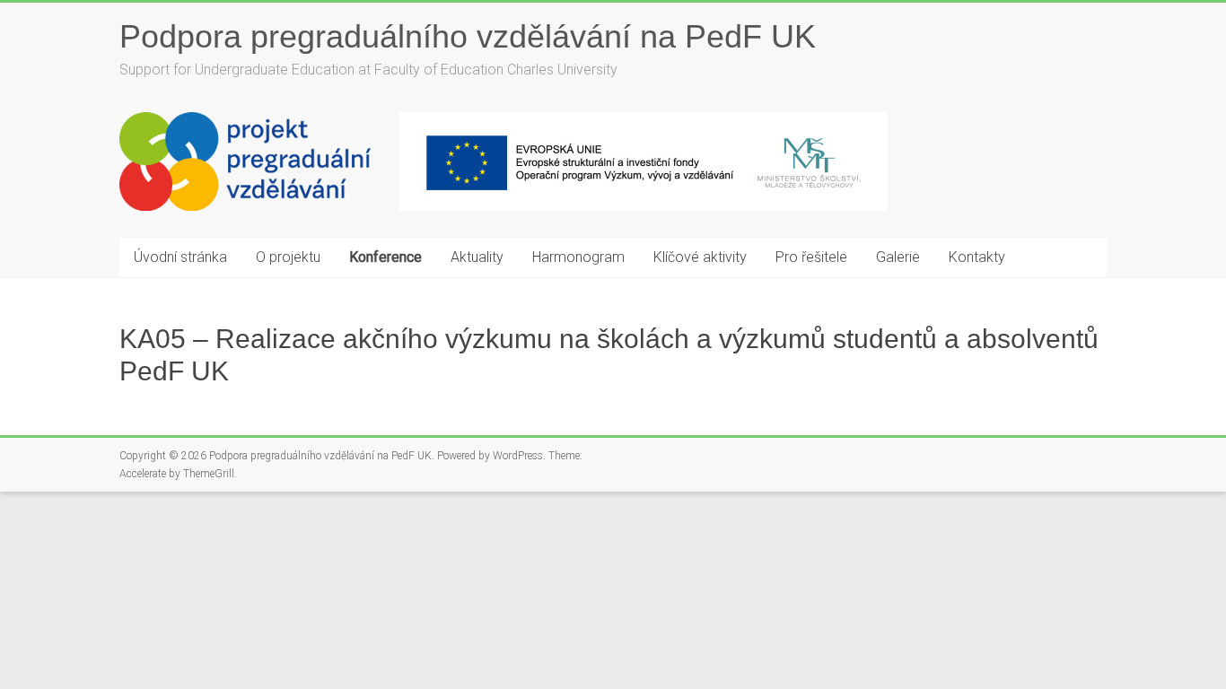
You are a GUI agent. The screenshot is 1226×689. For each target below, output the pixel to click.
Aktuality (477, 257)
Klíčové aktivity (700, 257)
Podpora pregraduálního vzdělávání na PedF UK (467, 36)
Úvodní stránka (180, 257)
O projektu (288, 257)
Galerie (898, 257)
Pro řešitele (811, 257)
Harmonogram (578, 257)
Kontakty (977, 257)
